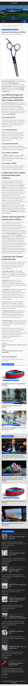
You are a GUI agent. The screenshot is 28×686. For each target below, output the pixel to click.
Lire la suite (5, 547)
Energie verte (5, 474)
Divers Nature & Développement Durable (10, 29)
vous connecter (12, 359)
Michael (3, 34)
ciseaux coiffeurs (8, 340)
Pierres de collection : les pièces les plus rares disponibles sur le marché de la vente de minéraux (14, 468)
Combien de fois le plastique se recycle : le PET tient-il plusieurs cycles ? (14, 418)
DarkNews (21, 681)
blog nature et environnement (14, 11)
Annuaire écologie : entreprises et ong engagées (14, 396)
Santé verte (12, 630)
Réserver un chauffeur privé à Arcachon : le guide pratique (14, 514)
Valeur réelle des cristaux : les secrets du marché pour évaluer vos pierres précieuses (14, 446)
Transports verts (6, 519)
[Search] (21, 21)
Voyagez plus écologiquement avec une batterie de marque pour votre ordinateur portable (17, 600)
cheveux (12, 274)
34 (5, 677)
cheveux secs (20, 149)
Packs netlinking (24, 21)
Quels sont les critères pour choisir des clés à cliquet (14, 344)
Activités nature (6, 452)
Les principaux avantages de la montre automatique (12, 350)
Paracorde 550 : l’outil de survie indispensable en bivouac (14, 374)
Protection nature (14, 645)
